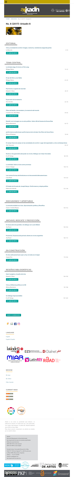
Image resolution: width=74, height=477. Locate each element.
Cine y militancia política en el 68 (16, 285)
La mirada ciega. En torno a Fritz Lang (17, 67)
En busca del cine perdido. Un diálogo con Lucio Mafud (23, 224)
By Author (8, 378)
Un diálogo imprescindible (14, 295)
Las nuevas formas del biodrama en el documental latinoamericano (26, 175)
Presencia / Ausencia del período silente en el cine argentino (24, 235)
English (8, 336)
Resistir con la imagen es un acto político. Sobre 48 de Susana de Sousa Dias (29, 121)
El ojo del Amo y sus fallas (14, 78)
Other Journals (9, 382)
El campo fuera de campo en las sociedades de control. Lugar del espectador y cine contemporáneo (36, 143)
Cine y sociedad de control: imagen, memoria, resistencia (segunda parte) (29, 48)
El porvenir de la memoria (14, 99)
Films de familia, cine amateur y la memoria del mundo (22, 110)
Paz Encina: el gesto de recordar (16, 88)
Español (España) (10, 339)
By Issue (8, 375)
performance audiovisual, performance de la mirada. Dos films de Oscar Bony (30, 132)
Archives (14, 19)
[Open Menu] (6, 2)
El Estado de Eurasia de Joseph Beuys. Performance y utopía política (27, 186)
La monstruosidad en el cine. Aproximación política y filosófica (25, 205)
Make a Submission (13, 315)
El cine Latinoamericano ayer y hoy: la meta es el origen (23, 255)
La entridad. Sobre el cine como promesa (18, 164)
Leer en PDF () (12, 53)
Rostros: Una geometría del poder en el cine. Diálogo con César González (28, 153)
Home (8, 19)
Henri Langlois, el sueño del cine (16, 274)
